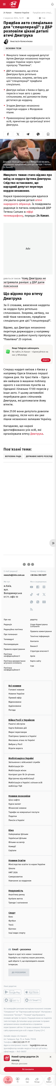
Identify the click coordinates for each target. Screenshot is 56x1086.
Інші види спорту (17, 933)
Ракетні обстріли (17, 724)
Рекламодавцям (11, 644)
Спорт (12, 912)
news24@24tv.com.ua (14, 575)
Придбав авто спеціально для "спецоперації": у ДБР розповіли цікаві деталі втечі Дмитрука (42, 13)
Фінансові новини (17, 808)
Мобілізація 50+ (16, 766)
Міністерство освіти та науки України (27, 864)
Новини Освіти (17, 860)
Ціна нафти (14, 800)
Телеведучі (9, 639)
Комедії (12, 846)
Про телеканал (10, 634)
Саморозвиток (16, 876)
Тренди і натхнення (18, 902)
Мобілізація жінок (17, 770)
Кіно (11, 830)
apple (33, 992)
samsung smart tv (33, 1000)
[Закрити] (50, 1057)
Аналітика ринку (17, 894)
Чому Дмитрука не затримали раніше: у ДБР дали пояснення (24, 282)
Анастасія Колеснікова (21, 41)
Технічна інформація (39, 636)
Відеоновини (15, 702)
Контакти (34, 641)
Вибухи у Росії (15, 744)
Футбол (12, 920)
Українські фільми (17, 838)
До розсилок (19, 972)
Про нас (7, 620)
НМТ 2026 (13, 872)
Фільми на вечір (16, 842)
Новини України (22, 13)
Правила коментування (41, 631)
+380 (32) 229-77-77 (21, 1042)
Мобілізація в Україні (21, 758)
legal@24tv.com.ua (38, 1045)
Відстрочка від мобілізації (21, 778)
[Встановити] (28, 1063)
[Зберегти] (48, 134)
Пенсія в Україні (16, 820)
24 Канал (7, 13)
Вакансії (34, 646)
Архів (32, 656)
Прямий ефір (15, 697)
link (31, 587)
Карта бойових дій (18, 728)
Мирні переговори (18, 732)
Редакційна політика (13, 630)
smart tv (12, 1000)
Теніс (11, 924)
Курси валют (15, 804)
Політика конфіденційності (12, 655)
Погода (12, 710)
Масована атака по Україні (22, 740)
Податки (13, 816)
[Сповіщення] (52, 4)
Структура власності (39, 651)
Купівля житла (16, 898)
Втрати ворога (16, 748)
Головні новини (16, 689)
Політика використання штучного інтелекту (14, 662)
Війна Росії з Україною (22, 720)
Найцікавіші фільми (18, 834)
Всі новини (15, 685)
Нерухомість (16, 890)
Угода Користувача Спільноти (39, 626)
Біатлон (12, 929)
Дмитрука (36, 433)
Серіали (12, 850)
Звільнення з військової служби (24, 762)
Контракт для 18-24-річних (21, 774)
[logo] (13, 4)
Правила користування (14, 649)
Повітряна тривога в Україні (22, 736)
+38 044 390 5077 (38, 575)
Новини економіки (19, 796)
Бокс (11, 916)
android (12, 992)
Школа (12, 868)
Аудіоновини (15, 706)
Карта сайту (35, 661)
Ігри (32, 666)
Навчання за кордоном (20, 880)
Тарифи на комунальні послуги (24, 812)
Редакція (8, 625)
